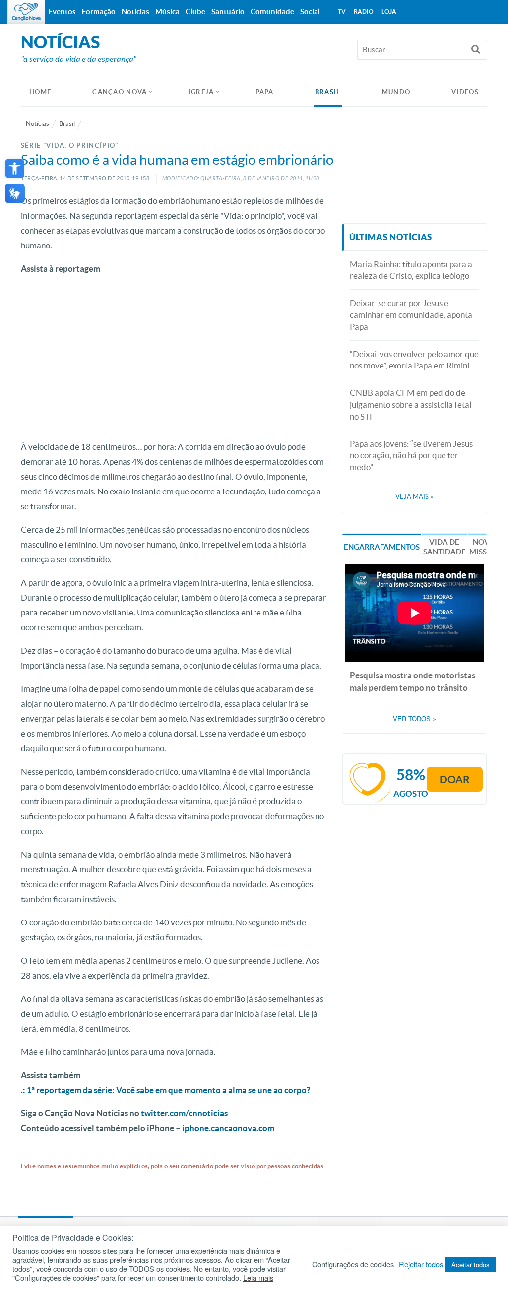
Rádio (364, 11)
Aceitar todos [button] (470, 1264)
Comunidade (272, 11)
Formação (99, 11)
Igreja (201, 92)
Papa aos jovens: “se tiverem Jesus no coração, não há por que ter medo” (411, 455)
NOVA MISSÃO (483, 547)
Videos (465, 92)
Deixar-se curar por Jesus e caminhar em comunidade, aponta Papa (411, 314)
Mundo (396, 92)
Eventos (62, 11)
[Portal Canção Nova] (26, 12)
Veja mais (414, 496)
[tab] (381, 546)
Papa (264, 92)
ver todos (414, 718)
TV (342, 11)
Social (310, 11)
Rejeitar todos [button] (421, 1264)
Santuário (228, 11)
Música (167, 11)
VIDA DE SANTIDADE (444, 547)
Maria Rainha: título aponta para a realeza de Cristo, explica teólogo (411, 270)
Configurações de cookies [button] (353, 1264)
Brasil (328, 92)
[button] (14, 168)
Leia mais (258, 1277)
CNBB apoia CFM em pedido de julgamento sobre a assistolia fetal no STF (410, 404)
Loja (388, 11)
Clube (195, 11)
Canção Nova (119, 92)
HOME (40, 92)
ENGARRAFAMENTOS (382, 547)
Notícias (37, 123)
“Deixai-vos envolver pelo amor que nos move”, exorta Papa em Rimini (414, 359)
